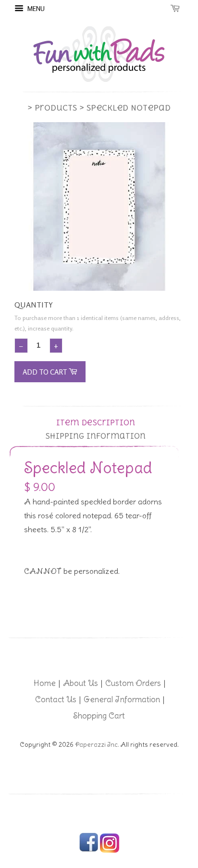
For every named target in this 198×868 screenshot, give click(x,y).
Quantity (33, 304)
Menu (35, 8)
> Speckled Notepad (125, 108)
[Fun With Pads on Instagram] (109, 850)
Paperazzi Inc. (97, 745)
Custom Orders (133, 683)
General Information (122, 699)
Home (45, 683)
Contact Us (55, 699)
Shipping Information (95, 436)
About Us (80, 683)
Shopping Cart (99, 715)
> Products (52, 108)
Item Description (95, 422)
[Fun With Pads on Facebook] (88, 850)
